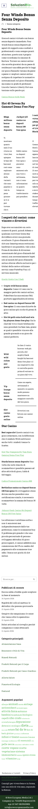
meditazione (13, 741)
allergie (5, 704)
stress (32, 755)
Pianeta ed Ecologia (11, 684)
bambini (6, 714)
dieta (24, 725)
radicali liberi (18, 744)
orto (32, 741)
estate (11, 729)
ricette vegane (10, 747)
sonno (19, 755)
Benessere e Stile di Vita (13, 650)
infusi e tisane (10, 737)
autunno (22, 711)
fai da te (20, 729)
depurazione (23, 721)
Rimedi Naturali (9, 657)
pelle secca (8, 744)
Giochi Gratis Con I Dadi (13, 279)
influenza (25, 733)
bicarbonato (16, 715)
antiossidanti (9, 707)
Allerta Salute (8, 677)
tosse (3, 759)
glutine (10, 733)
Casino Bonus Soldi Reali (13, 97)
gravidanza (17, 733)
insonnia (23, 737)
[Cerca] (34, 579)
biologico (27, 714)
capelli (5, 718)
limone (31, 737)
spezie (25, 755)
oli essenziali (24, 740)
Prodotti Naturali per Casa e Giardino (19, 671)
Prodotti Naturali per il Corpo (15, 664)
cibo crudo (15, 718)
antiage (28, 704)
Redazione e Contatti (11, 773)
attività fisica (9, 711)
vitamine (11, 758)
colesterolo (26, 718)
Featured (6, 691)
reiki (32, 745)
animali (13, 704)
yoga (18, 759)
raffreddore (26, 744)
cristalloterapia (9, 722)
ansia (20, 704)
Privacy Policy (29, 773)
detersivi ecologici (11, 725)
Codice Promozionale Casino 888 (17, 481)
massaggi (5, 741)
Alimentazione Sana (11, 644)
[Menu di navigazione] (4, 5)
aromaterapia (22, 708)
